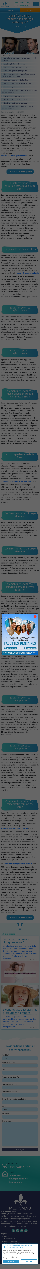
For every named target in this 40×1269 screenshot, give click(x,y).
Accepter (11, 1261)
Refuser (29, 1261)
